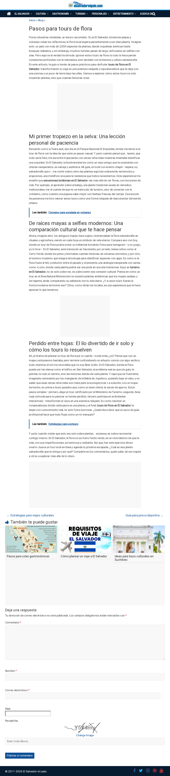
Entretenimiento (123, 13)
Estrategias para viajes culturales (30, 515)
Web (7, 708)
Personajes (99, 13)
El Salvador (22, 13)
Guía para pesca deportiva (144, 515)
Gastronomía (60, 13)
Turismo (80, 13)
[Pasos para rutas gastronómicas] (31, 527)
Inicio (32, 20)
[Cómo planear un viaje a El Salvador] (85, 527)
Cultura (41, 13)
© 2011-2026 (14, 771)
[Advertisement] (85, 106)
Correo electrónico (17, 690)
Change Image (85, 735)
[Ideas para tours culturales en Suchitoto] (139, 527)
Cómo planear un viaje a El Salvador (84, 556)
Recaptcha (11, 720)
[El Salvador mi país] (9, 13)
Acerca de (146, 13)
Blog (40, 20)
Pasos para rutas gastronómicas (28, 556)
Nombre (11, 670)
